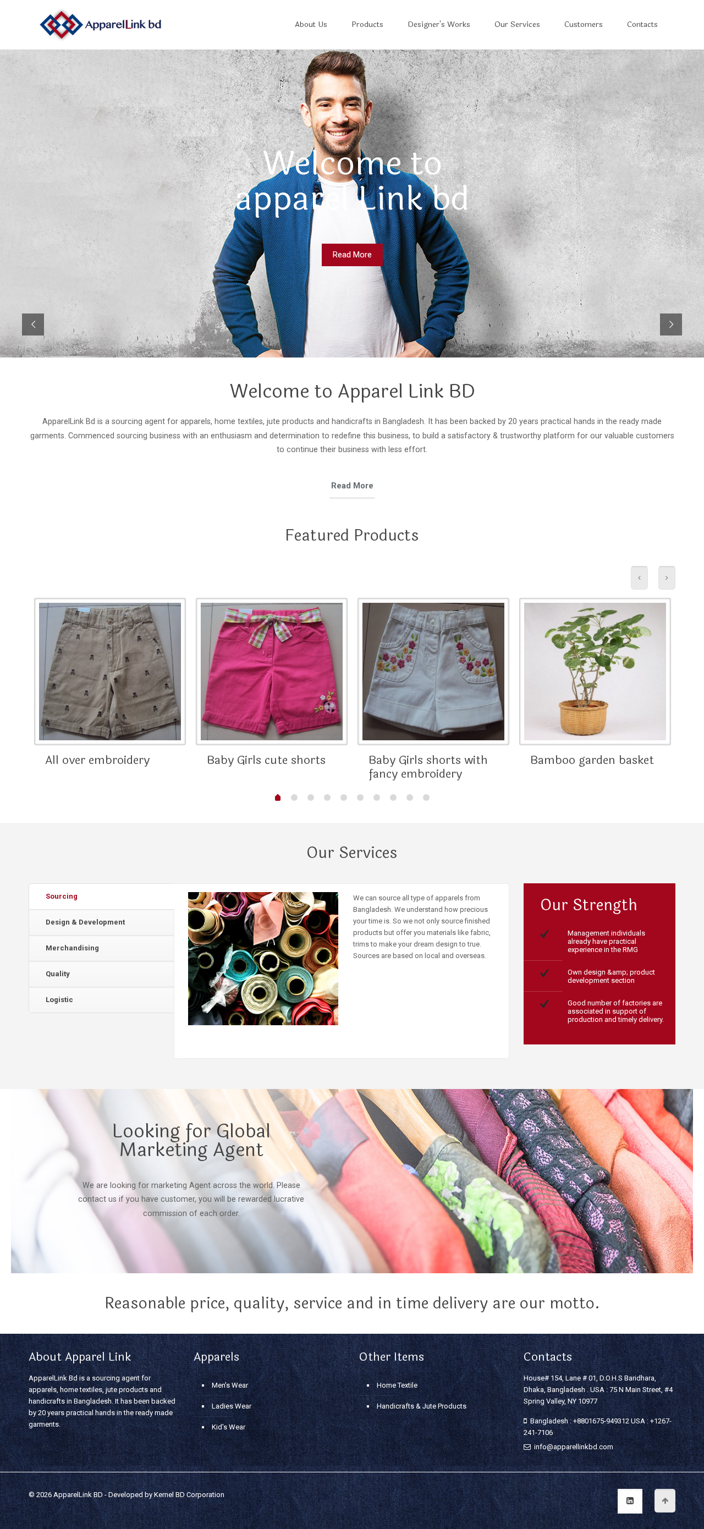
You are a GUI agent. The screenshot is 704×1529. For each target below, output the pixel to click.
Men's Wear (230, 1385)
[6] (360, 797)
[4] (327, 797)
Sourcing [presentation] (62, 896)
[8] (393, 797)
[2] (294, 797)
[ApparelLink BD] (100, 25)
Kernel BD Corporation (189, 1495)
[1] (277, 798)
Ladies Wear (231, 1406)
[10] (426, 797)
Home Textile (397, 1385)
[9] (409, 797)
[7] (376, 797)
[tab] (101, 897)
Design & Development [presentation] (85, 922)
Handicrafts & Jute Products (421, 1406)
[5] (343, 797)
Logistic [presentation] (59, 1000)
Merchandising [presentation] (72, 948)
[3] (310, 797)
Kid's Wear (228, 1427)
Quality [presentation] (58, 974)
